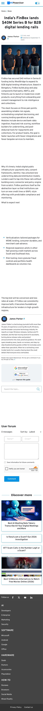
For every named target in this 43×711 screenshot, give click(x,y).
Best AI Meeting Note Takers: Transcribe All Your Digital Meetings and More (21, 526)
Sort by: (24, 432)
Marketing (5, 620)
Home (3, 11)
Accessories (6, 669)
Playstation (6, 674)
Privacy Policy (15, 707)
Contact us (28, 707)
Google (4, 644)
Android (4, 640)
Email (28, 439)
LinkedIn (31, 597)
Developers (6, 611)
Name (10, 439)
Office (3, 649)
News (10, 11)
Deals (3, 660)
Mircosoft (5, 635)
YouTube (25, 597)
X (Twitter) (19, 597)
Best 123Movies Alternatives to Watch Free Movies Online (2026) (21, 580)
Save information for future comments (20, 462)
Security (4, 624)
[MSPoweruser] (15, 3)
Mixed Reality (6, 699)
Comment (12, 479)
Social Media (6, 694)
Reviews (4, 685)
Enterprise (5, 615)
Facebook (13, 597)
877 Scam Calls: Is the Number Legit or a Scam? (21, 549)
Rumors (4, 665)
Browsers (5, 690)
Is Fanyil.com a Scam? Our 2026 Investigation (21, 538)
